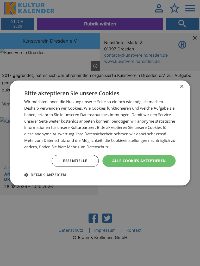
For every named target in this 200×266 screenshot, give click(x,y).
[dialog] (100, 133)
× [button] (182, 87)
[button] (45, 175)
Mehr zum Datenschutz (88, 146)
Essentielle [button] (75, 160)
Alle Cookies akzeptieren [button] (139, 160)
